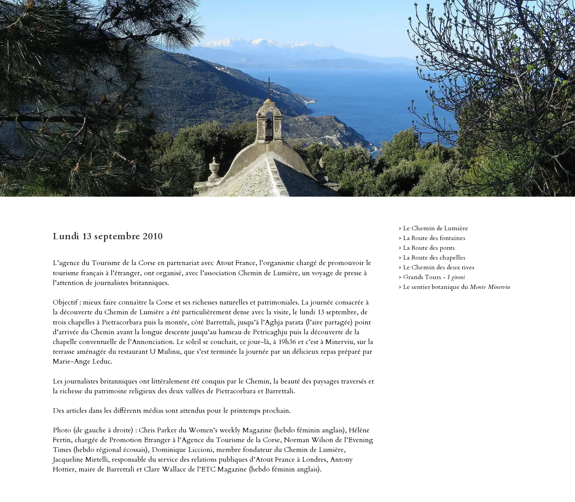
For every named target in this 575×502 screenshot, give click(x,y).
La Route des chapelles (434, 257)
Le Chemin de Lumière (435, 228)
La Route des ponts (429, 248)
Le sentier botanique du (456, 287)
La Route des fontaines (434, 238)
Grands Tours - (434, 277)
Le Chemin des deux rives (438, 267)
